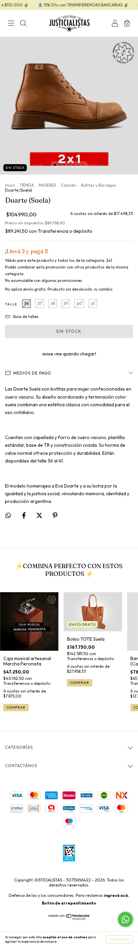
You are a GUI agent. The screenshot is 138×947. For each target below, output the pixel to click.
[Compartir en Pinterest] (55, 515)
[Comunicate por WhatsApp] (125, 919)
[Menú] (11, 24)
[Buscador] (23, 24)
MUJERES (47, 185)
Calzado (68, 185)
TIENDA (27, 185)
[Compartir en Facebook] (24, 515)
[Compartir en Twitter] (40, 515)
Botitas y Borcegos (98, 185)
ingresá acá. (116, 895)
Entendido (119, 939)
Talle (11, 304)
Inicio (10, 185)
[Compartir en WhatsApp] (8, 515)
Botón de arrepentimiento (69, 903)
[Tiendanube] (69, 918)
